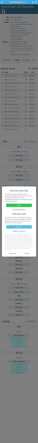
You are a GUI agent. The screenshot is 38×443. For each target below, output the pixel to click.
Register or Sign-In (19, 231)
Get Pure (19, 227)
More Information (19, 209)
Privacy (26, 253)
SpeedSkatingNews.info (18, 2)
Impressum (12, 253)
